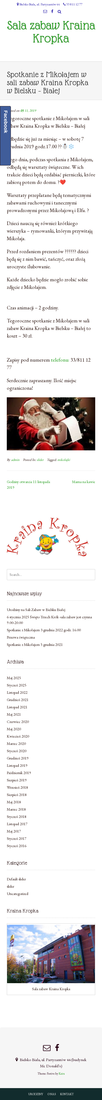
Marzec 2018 (16, 809)
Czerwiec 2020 (18, 721)
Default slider (16, 879)
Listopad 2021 (17, 707)
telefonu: (60, 359)
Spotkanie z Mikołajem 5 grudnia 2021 (35, 644)
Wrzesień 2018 (17, 787)
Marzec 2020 (16, 743)
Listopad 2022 (17, 692)
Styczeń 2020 (16, 750)
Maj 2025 (14, 677)
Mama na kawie (83, 481)
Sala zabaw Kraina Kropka (51, 32)
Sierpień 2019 (17, 780)
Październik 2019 (19, 772)
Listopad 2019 (17, 765)
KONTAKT (67, 1094)
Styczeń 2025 (16, 685)
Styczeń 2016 (16, 845)
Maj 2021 (14, 714)
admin (15, 459)
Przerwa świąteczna (21, 637)
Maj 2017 (14, 831)
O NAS (52, 1094)
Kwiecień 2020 (18, 736)
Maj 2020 (14, 728)
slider (40, 459)
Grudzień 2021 (18, 699)
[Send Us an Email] (45, 11)
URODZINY (35, 1094)
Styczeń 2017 (16, 838)
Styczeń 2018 (16, 816)
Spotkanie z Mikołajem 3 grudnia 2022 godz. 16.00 (44, 629)
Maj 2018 (14, 802)
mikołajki (63, 459)
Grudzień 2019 (18, 758)
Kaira (62, 1073)
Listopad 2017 (17, 823)
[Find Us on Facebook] (52, 11)
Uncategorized (17, 893)
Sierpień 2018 (17, 794)
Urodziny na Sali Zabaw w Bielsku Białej (36, 609)
